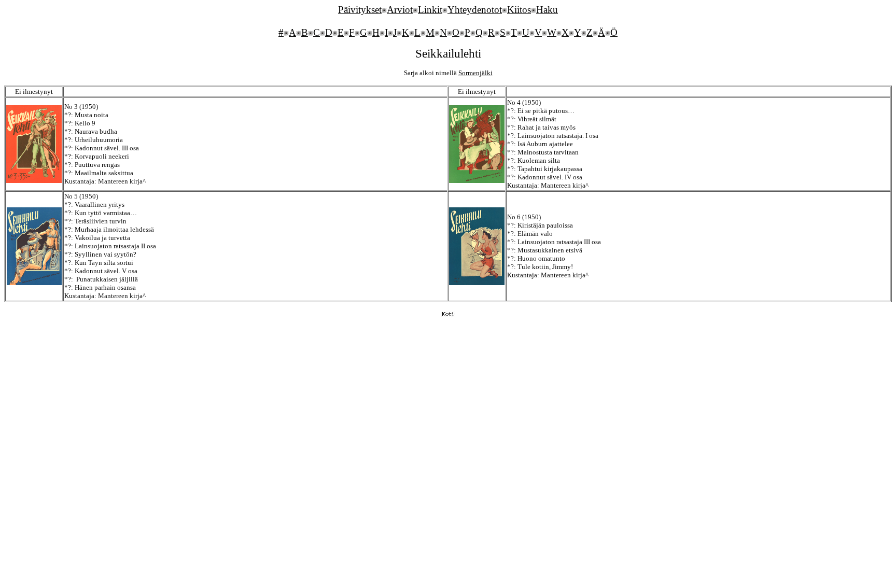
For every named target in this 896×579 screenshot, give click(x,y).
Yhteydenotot (474, 9)
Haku (547, 9)
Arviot (400, 9)
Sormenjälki (475, 73)
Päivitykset (360, 9)
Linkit (430, 9)
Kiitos (519, 9)
